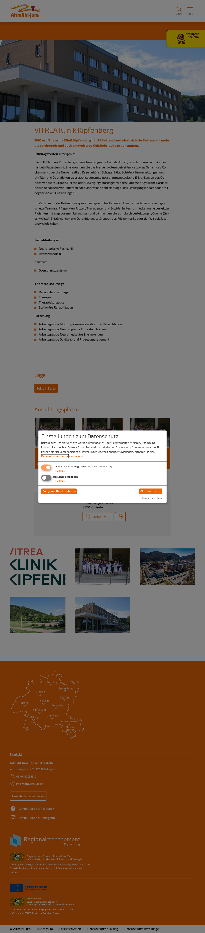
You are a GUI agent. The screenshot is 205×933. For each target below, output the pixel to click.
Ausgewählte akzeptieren (59, 491)
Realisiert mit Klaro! (152, 498)
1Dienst (59, 470)
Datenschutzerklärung (54, 456)
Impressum (77, 456)
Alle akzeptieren (150, 491)
